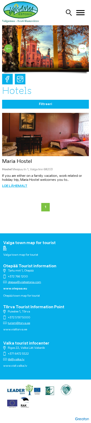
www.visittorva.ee (15, 329)
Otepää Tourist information (29, 266)
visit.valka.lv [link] (19, 366)
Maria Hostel (17, 161)
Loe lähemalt (14, 186)
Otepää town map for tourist (21, 296)
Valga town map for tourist (29, 243)
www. (7, 366)
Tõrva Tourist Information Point (33, 307)
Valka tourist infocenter (26, 343)
